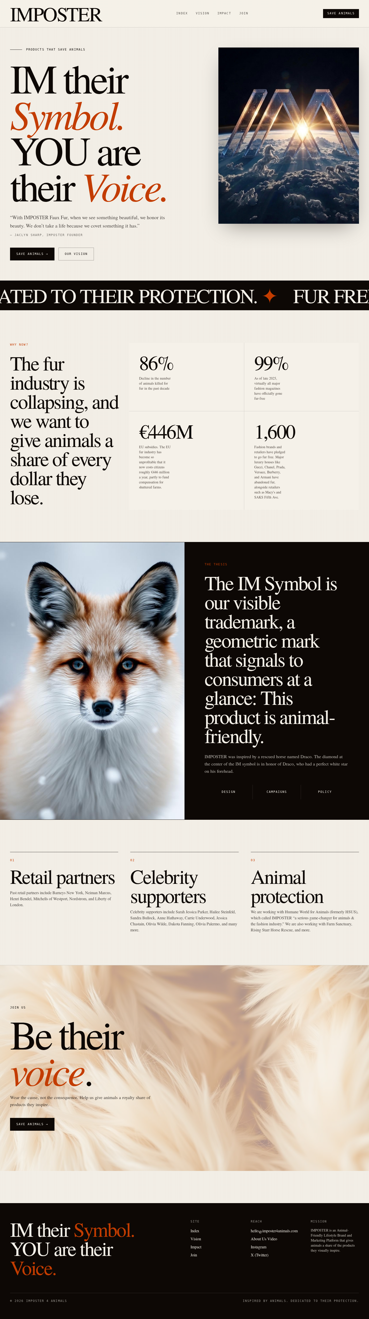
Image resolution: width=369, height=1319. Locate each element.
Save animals (341, 13)
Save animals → (32, 254)
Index (182, 13)
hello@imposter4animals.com (274, 1230)
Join (243, 13)
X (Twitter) (259, 1254)
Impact (224, 13)
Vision (202, 13)
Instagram (258, 1246)
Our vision (76, 254)
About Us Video (264, 1238)
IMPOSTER (55, 13)
